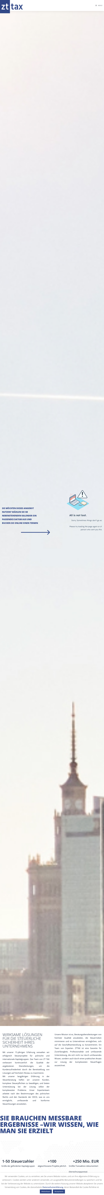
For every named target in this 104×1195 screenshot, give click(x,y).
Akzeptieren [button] (58, 1191)
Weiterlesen (45, 1191)
